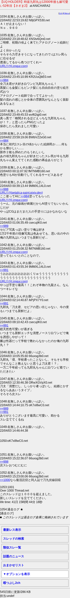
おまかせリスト (13, 565)
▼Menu (66, 13)
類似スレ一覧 (12, 547)
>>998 (4, 461)
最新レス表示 (12, 529)
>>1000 (5, 480)
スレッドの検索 (13, 538)
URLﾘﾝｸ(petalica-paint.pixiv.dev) (21, 192)
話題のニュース (13, 556)
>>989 (4, 226)
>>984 (4, 80)
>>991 (4, 270)
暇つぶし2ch (11, 582)
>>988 (4, 189)
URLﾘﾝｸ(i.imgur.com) (14, 66)
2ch (60, 13)
